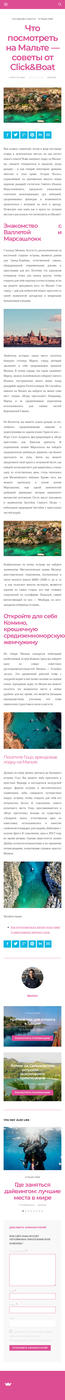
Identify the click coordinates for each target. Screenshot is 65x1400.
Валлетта (31, 250)
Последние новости (23, 19)
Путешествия (45, 19)
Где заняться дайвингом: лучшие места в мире (32, 1191)
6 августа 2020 (17, 77)
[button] (23, 1211)
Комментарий (17, 1251)
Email (13, 1304)
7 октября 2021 (26, 1205)
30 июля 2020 (26, 1030)
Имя (12, 1291)
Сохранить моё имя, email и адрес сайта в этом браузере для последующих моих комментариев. (31, 1336)
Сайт (12, 1318)
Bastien (51, 77)
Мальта (56, 174)
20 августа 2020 (26, 1084)
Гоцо (18, 777)
